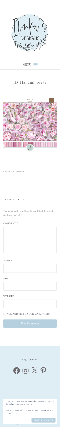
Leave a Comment (13, 171)
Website (8, 296)
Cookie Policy (11, 413)
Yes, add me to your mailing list (28, 313)
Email (8, 278)
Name (7, 260)
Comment (10, 223)
